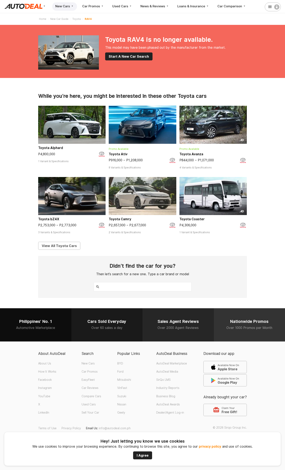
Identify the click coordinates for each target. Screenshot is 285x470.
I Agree (143, 455)
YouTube (44, 396)
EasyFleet (88, 379)
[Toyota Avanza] (213, 125)
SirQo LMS (163, 379)
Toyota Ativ (118, 154)
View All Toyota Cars (59, 246)
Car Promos (91, 6)
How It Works (47, 371)
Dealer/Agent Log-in (170, 412)
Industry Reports (167, 388)
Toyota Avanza (191, 154)
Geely (121, 412)
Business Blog (165, 396)
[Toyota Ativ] (142, 125)
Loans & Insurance (191, 6)
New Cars (63, 6)
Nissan (121, 404)
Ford (120, 371)
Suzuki (121, 396)
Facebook (45, 379)
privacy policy (210, 446)
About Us (44, 363)
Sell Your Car (90, 412)
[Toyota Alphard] (72, 125)
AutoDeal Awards (168, 404)
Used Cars (120, 6)
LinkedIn (43, 412)
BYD (120, 363)
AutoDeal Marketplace (171, 363)
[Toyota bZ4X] (72, 196)
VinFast (122, 388)
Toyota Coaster (192, 219)
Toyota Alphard (50, 148)
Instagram (45, 388)
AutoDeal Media (167, 371)
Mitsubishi (124, 379)
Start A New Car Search (129, 56)
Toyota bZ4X (48, 219)
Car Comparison (230, 6)
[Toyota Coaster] (213, 196)
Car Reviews (90, 388)
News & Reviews (153, 6)
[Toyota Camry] (142, 196)
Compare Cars (91, 396)
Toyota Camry (120, 219)
